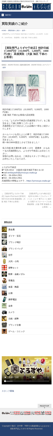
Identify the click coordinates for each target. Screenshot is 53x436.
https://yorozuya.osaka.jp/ (38, 181)
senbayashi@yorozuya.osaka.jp (22, 172)
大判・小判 (13, 261)
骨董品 (11, 280)
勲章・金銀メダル (16, 274)
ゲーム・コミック (16, 331)
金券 (4, 67)
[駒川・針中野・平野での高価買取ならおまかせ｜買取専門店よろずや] (26, 7)
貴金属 (11, 229)
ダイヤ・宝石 (14, 236)
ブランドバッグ (15, 249)
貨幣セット (13, 268)
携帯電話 (12, 299)
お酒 (10, 293)
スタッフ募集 (8, 391)
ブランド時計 (14, 242)
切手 (10, 255)
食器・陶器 (13, 287)
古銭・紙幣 (13, 319)
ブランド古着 (14, 325)
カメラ (11, 312)
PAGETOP (44, 406)
